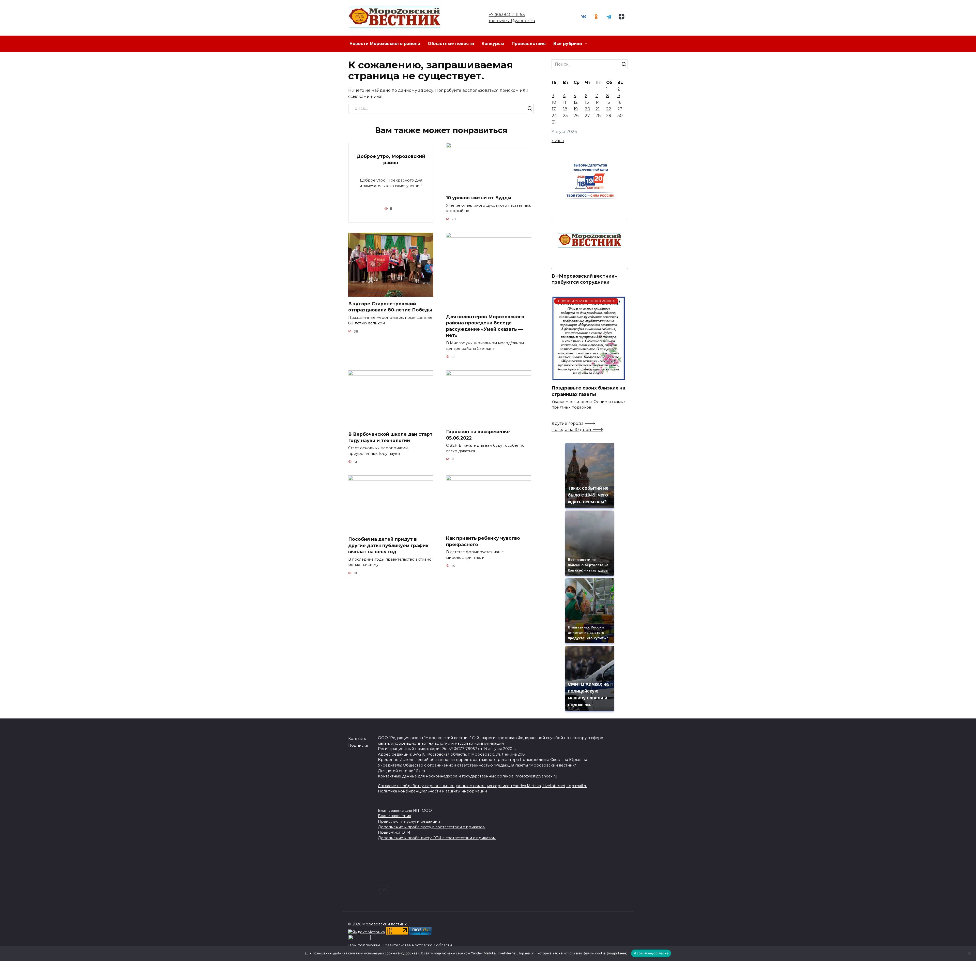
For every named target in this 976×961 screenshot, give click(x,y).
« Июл (558, 140)
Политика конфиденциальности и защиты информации (432, 791)
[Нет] (969, 953)
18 (565, 109)
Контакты (357, 738)
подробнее (408, 953)
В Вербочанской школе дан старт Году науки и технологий (390, 437)
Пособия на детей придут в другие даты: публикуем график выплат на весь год (388, 545)
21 (598, 109)
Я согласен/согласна (651, 953)
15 (608, 102)
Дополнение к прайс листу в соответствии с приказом (431, 827)
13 (587, 102)
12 (576, 102)
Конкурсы (493, 43)
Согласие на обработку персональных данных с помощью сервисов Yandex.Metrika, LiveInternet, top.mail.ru (482, 786)
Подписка (358, 745)
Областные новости (451, 43)
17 (554, 109)
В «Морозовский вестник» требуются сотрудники (584, 279)
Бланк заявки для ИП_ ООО (405, 810)
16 (619, 102)
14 (598, 102)
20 (587, 109)
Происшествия (529, 43)
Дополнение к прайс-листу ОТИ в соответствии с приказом (437, 838)
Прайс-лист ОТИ (394, 832)
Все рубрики (567, 43)
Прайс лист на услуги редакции (409, 821)
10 (554, 102)
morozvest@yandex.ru (512, 20)
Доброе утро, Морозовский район (391, 159)
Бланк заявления (394, 816)
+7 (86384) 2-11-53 (507, 14)
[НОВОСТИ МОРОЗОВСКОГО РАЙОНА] (589, 377)
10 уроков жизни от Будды (478, 197)
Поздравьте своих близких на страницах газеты (588, 391)
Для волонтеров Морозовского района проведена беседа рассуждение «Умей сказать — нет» (485, 326)
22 (608, 109)
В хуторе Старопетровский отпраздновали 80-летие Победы (390, 307)
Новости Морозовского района (384, 43)
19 (576, 109)
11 (564, 102)
